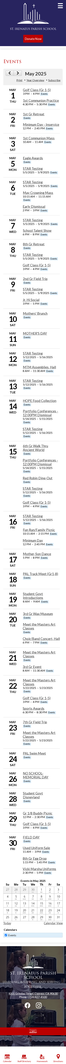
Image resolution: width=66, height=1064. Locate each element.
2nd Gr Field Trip (35, 279)
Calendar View (53, 923)
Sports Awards (33, 708)
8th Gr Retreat (34, 244)
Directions (58, 1061)
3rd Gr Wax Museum (38, 614)
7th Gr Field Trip (35, 722)
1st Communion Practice (41, 100)
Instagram (38, 1005)
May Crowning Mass (38, 193)
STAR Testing (33, 169)
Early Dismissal (34, 206)
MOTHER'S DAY (35, 333)
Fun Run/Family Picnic (39, 530)
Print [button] (19, 80)
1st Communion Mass (39, 138)
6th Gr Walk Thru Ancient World (35, 448)
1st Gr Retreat (33, 114)
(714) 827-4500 (37, 996)
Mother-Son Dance (37, 554)
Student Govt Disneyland (33, 795)
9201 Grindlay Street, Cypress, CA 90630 (33, 993)
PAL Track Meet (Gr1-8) (40, 574)
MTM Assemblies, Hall (39, 367)
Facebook (27, 1005)
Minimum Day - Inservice (41, 125)
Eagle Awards (33, 158)
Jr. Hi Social (31, 300)
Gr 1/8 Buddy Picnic (37, 813)
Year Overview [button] (35, 80)
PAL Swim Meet (34, 753)
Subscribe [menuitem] (54, 80)
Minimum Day (33, 540)
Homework (42, 1061)
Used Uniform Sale (36, 848)
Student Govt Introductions (33, 596)
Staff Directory (24, 1061)
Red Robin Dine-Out (37, 478)
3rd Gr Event (32, 667)
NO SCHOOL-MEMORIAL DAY (35, 775)
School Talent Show (37, 231)
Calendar (7, 1061)
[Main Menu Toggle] (60, 6)
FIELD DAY (31, 837)
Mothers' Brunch (35, 313)
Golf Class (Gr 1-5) (37, 90)
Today (7, 923)
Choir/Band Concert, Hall (41, 639)
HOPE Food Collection (39, 401)
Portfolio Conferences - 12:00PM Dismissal (40, 413)
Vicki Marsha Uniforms (39, 869)
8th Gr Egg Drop (35, 858)
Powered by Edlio (33, 1031)
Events (12, 935)
